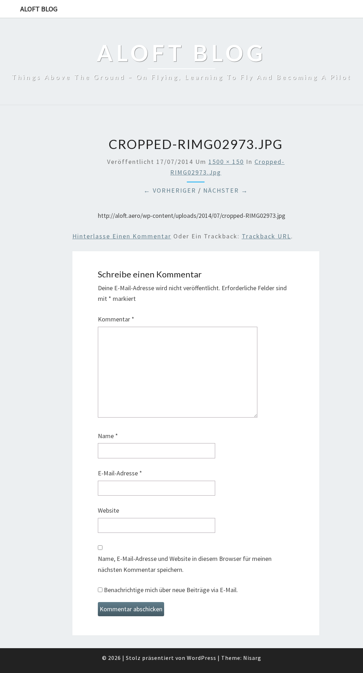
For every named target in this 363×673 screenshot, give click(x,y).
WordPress (201, 657)
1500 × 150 (226, 162)
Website (108, 510)
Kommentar (116, 319)
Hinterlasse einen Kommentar (121, 236)
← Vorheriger (170, 190)
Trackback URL (266, 236)
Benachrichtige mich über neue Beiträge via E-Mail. (171, 590)
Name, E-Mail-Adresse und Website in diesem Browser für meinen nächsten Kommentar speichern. (185, 564)
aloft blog (38, 8)
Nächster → (225, 190)
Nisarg (252, 657)
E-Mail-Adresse (120, 473)
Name (108, 436)
